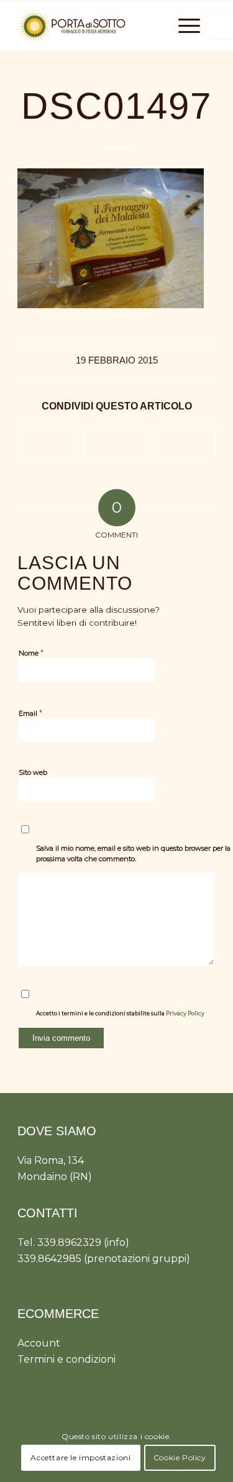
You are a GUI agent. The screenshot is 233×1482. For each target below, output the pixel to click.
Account (38, 1343)
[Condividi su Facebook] (51, 444)
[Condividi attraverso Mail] (182, 444)
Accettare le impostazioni (80, 1457)
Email (30, 713)
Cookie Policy (179, 1457)
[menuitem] (132, 25)
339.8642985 (49, 1259)
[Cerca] (154, 25)
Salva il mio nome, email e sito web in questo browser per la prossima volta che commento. (133, 853)
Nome (31, 652)
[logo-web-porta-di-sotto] (96, 25)
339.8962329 (69, 1242)
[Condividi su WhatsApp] (117, 444)
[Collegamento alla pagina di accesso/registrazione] (132, 25)
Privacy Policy (185, 1013)
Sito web (33, 772)
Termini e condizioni (66, 1359)
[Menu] (183, 25)
